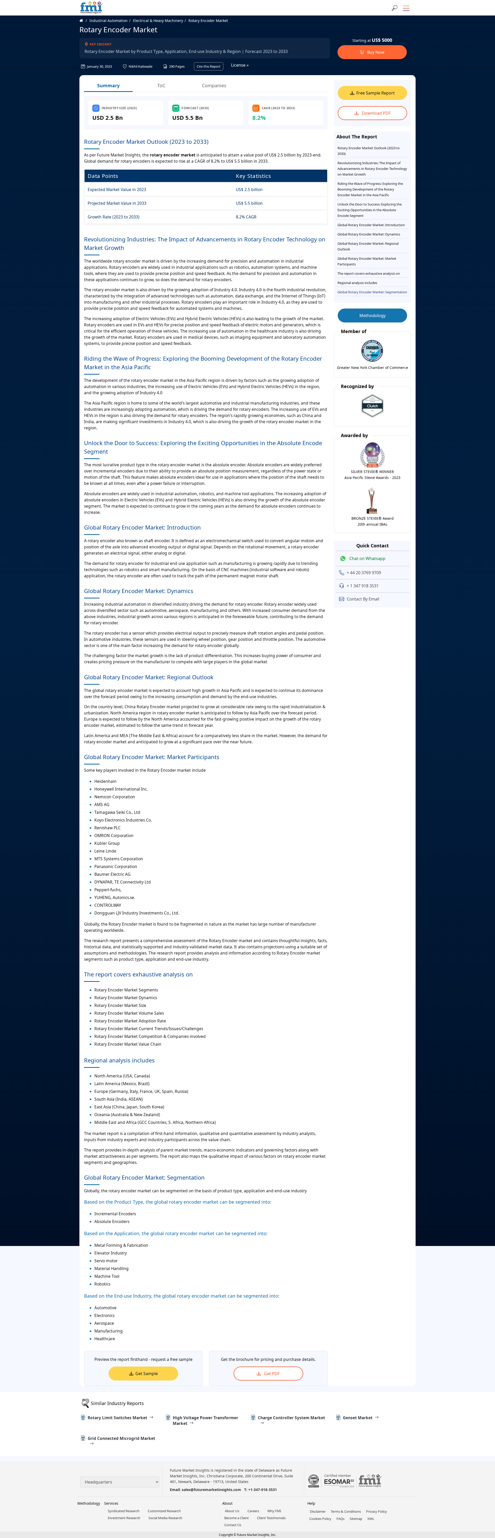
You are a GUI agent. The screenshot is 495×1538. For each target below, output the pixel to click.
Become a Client (236, 1518)
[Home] (83, 20)
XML (370, 1518)
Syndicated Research (123, 1511)
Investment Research (124, 1518)
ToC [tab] (161, 85)
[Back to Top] (482, 1494)
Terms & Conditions (346, 1511)
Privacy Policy (376, 1511)
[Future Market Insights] (91, 7)
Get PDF (271, 1373)
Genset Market (358, 1418)
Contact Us (232, 1525)
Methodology (372, 315)
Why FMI (274, 1511)
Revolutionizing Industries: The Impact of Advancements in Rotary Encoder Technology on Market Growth (372, 169)
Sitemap (356, 1518)
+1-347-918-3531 (262, 1489)
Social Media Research (165, 1518)
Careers (253, 1511)
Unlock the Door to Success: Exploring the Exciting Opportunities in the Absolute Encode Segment (369, 210)
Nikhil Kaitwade (140, 66)
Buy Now (375, 52)
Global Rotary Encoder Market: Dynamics (368, 234)
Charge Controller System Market (291, 1418)
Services (111, 1503)
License (238, 65)
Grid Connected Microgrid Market (121, 1438)
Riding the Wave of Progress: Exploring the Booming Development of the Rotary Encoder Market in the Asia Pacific (370, 189)
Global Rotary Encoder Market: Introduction (371, 225)
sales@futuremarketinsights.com (211, 1489)
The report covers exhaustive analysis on (368, 273)
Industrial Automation (108, 20)
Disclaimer (318, 1511)
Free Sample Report (375, 93)
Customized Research (164, 1511)
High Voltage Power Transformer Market (205, 1420)
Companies (214, 85)
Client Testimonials (271, 1518)
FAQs (340, 1518)
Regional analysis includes (357, 282)
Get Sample (146, 1373)
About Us (232, 1511)
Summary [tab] (108, 85)
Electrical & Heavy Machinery (158, 20)
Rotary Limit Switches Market (117, 1418)
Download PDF (376, 113)
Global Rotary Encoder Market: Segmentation (372, 292)
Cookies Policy (320, 1518)
